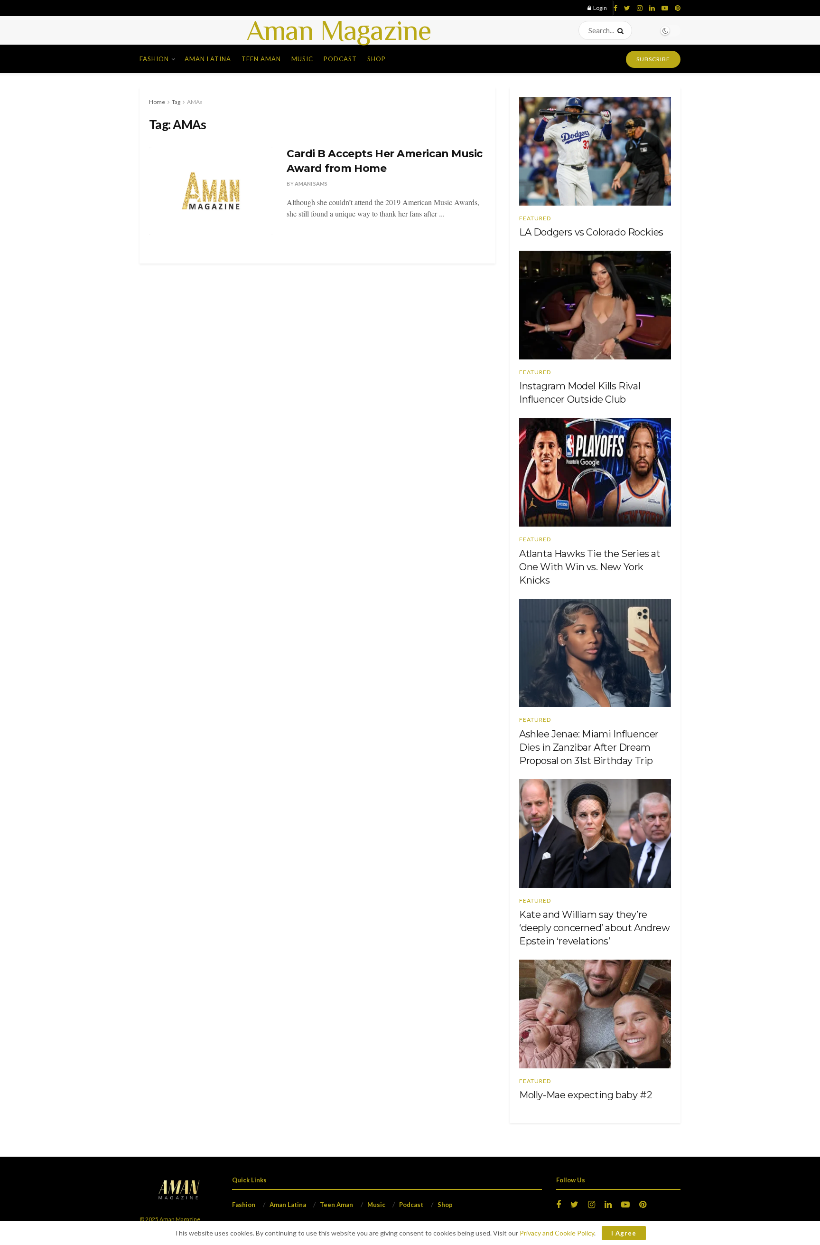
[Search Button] (622, 30)
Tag (176, 101)
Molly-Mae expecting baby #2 (585, 1095)
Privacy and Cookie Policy (557, 1233)
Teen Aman (261, 59)
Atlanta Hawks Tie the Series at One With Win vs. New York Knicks (590, 567)
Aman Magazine (338, 30)
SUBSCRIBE (653, 59)
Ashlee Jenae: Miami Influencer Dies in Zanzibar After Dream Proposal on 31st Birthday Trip (589, 747)
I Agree (623, 1233)
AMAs (195, 101)
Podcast (340, 59)
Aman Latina (208, 59)
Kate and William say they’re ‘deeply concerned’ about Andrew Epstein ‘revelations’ (594, 928)
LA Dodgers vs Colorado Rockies (591, 232)
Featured (535, 218)
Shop (376, 59)
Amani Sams (311, 183)
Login (599, 7)
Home (157, 101)
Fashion (154, 59)
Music (302, 59)
